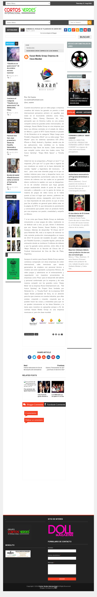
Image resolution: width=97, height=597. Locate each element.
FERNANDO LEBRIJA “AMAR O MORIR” (79, 136)
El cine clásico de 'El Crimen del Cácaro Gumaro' (79, 214)
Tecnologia (30, 48)
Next (88, 93)
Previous (70, 93)
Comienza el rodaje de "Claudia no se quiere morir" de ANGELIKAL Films (51, 29)
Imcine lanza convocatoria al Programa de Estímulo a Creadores (79, 176)
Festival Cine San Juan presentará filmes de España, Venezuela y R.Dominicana (12, 142)
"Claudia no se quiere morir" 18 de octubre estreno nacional (13, 68)
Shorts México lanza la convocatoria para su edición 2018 (79, 100)
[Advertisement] (44, 495)
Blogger (54, 33)
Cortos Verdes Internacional (48, 586)
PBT (55, 588)
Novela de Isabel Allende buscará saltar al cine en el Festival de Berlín (13, 180)
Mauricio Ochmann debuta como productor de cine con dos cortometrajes (79, 252)
